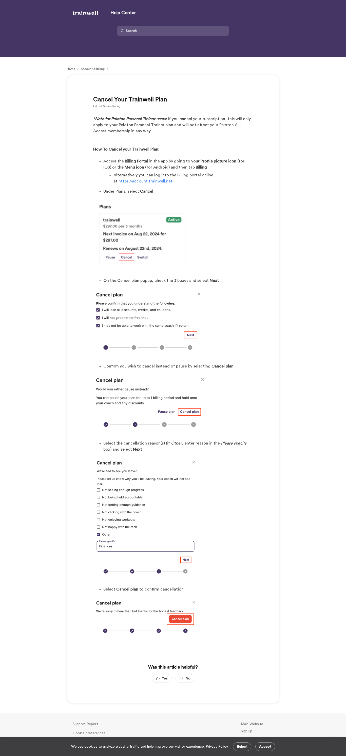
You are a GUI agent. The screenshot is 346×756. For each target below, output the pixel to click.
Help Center (123, 12)
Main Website (252, 724)
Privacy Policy (217, 746)
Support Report (85, 724)
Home (71, 68)
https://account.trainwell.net (145, 181)
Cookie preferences (89, 733)
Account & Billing (93, 68)
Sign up (246, 731)
